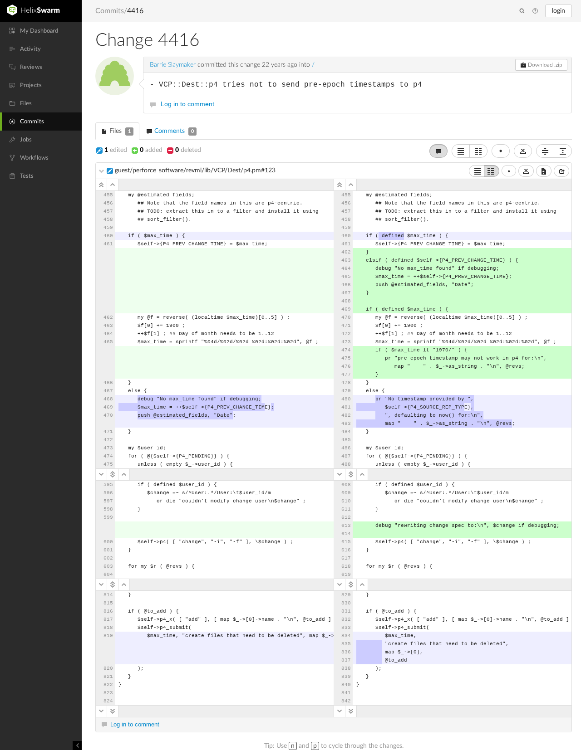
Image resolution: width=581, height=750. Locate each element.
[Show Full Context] (543, 171)
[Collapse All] (545, 151)
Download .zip (544, 65)
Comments (173, 131)
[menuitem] (41, 31)
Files (119, 131)
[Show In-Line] (476, 171)
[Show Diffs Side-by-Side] (478, 151)
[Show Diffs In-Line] (461, 151)
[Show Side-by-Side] (491, 171)
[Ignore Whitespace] (526, 171)
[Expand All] (563, 151)
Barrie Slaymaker (173, 65)
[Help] (535, 11)
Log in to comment (187, 103)
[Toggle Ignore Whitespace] (523, 151)
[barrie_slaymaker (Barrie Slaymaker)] (114, 76)
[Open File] (561, 171)
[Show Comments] (438, 151)
